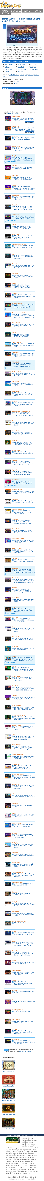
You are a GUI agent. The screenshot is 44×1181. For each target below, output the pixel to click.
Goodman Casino (17, 754)
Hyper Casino (16, 470)
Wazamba (15, 440)
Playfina (14, 460)
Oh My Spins (16, 843)
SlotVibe (14, 961)
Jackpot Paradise (17, 882)
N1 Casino (15, 352)
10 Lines (20, 71)
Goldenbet (15, 136)
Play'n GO (18, 81)
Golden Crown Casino (18, 715)
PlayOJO (15, 156)
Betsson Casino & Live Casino (21, 313)
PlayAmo (15, 273)
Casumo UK (16, 980)
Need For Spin (16, 705)
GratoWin (15, 990)
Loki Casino (15, 784)
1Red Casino (16, 323)
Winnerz (14, 696)
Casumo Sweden (17, 1000)
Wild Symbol (8, 69)
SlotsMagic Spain (17, 1010)
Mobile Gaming (34, 69)
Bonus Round (9, 64)
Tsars (14, 421)
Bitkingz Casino (17, 303)
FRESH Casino (16, 676)
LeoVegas (15, 175)
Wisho (14, 813)
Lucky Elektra (16, 970)
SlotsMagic (15, 558)
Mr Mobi (14, 588)
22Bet (14, 332)
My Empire (15, 391)
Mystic (11, 75)
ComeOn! (15, 205)
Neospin (14, 293)
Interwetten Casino (18, 509)
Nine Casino (16, 519)
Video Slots (21, 67)
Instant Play (33, 64)
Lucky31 (14, 902)
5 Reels (7, 71)
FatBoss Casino (17, 548)
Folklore (22, 75)
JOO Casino (15, 195)
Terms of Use (19, 1179)
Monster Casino (17, 823)
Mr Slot (14, 666)
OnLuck (14, 1029)
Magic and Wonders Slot (9, 1100)
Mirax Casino (16, 362)
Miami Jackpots (17, 637)
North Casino (16, 862)
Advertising (17, 1135)
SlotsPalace (15, 480)
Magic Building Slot (8, 1086)
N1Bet (14, 283)
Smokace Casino (17, 872)
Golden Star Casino (18, 774)
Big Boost (15, 617)
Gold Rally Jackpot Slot (8, 1114)
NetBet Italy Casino (18, 372)
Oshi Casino (16, 568)
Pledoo (14, 627)
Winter (31, 75)
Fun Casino (15, 381)
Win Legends (16, 1019)
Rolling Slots (16, 450)
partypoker (15, 126)
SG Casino (15, 764)
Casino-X (15, 499)
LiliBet (14, 941)
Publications (25, 1135)
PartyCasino (16, 116)
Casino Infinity (16, 725)
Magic (27, 75)
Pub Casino (15, 234)
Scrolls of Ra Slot (9, 1129)
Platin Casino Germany (19, 921)
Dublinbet (15, 892)
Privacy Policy (30, 1179)
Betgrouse (15, 853)
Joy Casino (15, 578)
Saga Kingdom (16, 342)
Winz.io (14, 224)
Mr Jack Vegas (16, 745)
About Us (9, 1135)
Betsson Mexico (17, 489)
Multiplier (33, 67)
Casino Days (16, 146)
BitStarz (14, 166)
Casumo (14, 185)
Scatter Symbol (22, 69)
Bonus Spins (21, 64)
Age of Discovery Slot (8, 1071)
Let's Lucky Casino (18, 538)
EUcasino (15, 646)
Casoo (14, 931)
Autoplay (7, 67)
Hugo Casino (16, 607)
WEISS (14, 735)
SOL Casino (15, 431)
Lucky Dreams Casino (19, 244)
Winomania (15, 794)
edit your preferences (13, 113)
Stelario (14, 833)
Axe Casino (15, 686)
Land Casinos (33, 1135)
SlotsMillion (15, 911)
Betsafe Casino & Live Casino (21, 411)
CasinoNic (15, 803)
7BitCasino (15, 215)
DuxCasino (15, 597)
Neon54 (14, 656)
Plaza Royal (15, 951)
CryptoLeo (15, 1039)
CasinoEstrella (16, 264)
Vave (13, 254)
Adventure (16, 75)
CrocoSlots (15, 401)
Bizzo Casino (16, 529)
